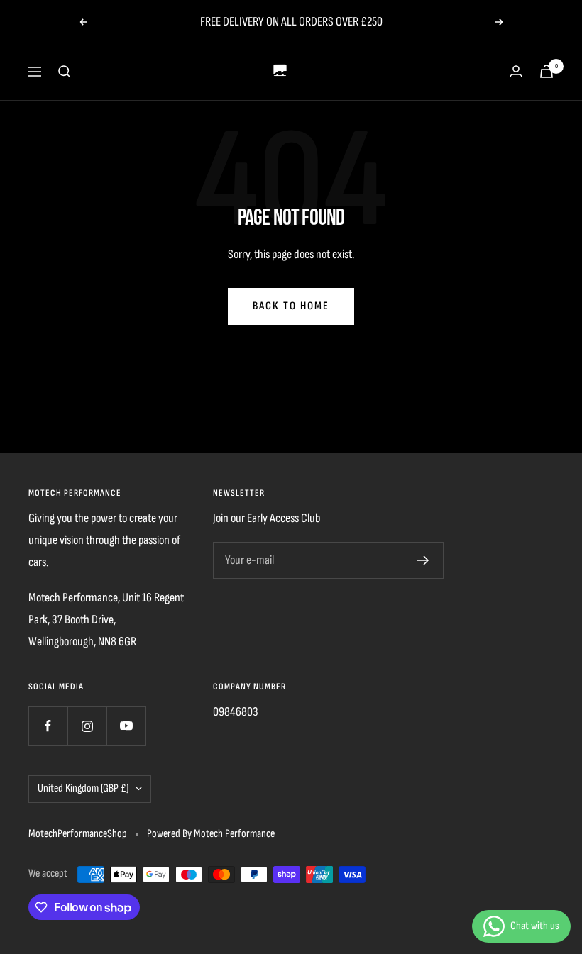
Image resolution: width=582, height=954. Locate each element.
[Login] (516, 71)
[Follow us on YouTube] (126, 725)
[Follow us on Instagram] (86, 725)
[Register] (423, 560)
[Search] (64, 71)
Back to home (291, 306)
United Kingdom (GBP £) (83, 788)
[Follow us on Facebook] (47, 725)
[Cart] (546, 71)
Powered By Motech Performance (211, 834)
